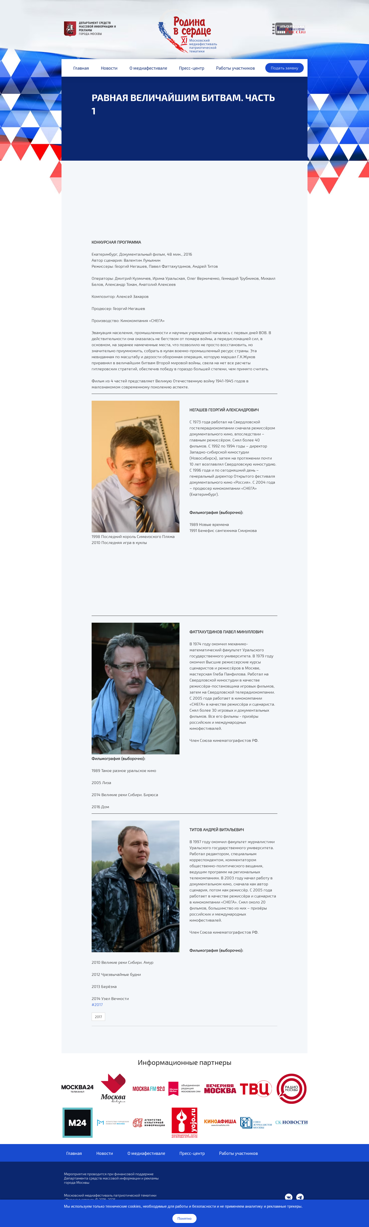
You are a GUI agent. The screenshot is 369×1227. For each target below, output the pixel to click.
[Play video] (184, 180)
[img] (77, 1089)
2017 (98, 1017)
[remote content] (252, 246)
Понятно (184, 1218)
